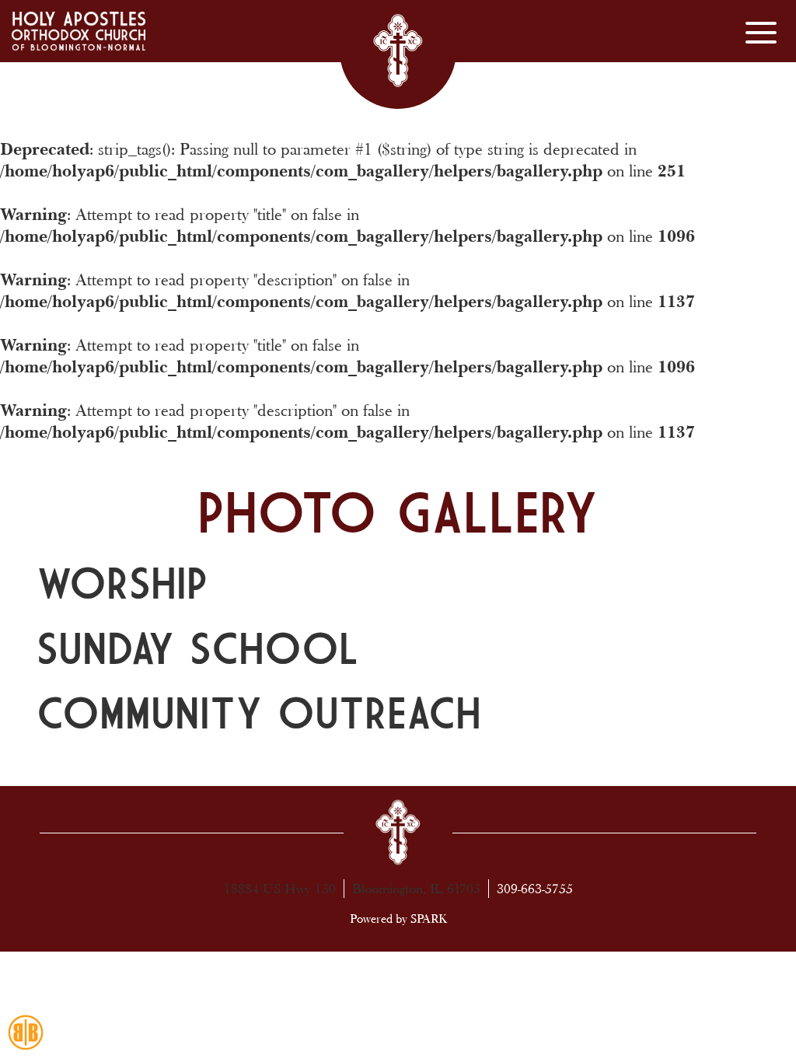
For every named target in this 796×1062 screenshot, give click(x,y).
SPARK (428, 918)
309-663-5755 (535, 888)
